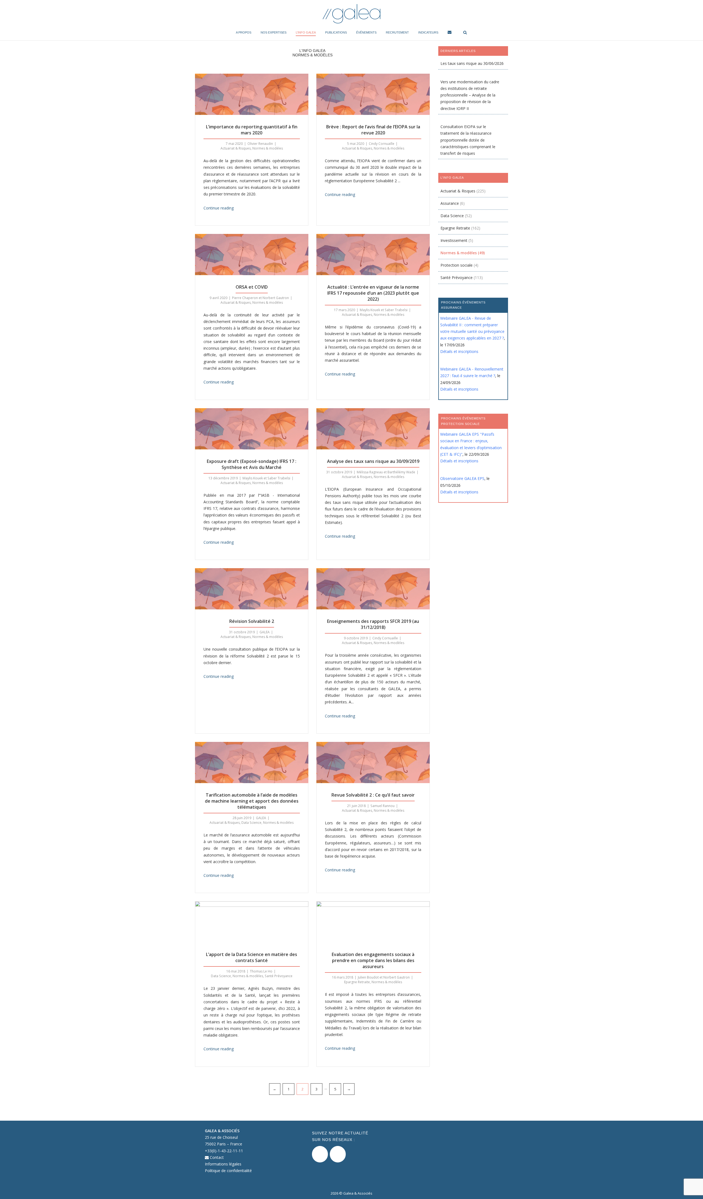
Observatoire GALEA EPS (462, 478)
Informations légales (223, 1164)
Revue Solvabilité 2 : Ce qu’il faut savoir (373, 795)
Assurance (449, 203)
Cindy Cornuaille (381, 143)
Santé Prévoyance (278, 976)
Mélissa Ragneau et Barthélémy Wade (386, 472)
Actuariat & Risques (236, 148)
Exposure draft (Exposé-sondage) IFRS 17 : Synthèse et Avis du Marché (251, 464)
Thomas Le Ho (261, 971)
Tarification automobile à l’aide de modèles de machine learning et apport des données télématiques (252, 801)
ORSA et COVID (252, 287)
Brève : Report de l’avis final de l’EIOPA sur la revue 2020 (373, 130)
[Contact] (449, 33)
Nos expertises (273, 32)
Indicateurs (428, 32)
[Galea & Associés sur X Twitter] (320, 1154)
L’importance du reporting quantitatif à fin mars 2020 (251, 130)
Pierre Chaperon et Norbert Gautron (260, 297)
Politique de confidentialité (228, 1170)
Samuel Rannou (382, 805)
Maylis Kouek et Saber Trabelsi (384, 310)
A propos (243, 32)
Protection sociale (456, 265)
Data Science (251, 822)
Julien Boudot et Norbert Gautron (384, 977)
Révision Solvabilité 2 (251, 621)
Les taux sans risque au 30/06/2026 (472, 63)
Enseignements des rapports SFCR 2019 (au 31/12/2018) (373, 624)
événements (366, 32)
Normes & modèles (267, 148)
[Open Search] (465, 32)
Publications (336, 32)
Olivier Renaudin (260, 143)
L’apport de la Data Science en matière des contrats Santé (251, 957)
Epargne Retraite (357, 982)
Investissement (453, 240)
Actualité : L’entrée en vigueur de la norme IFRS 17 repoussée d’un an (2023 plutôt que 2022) (373, 293)
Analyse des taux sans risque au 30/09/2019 (373, 461)
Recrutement (397, 32)
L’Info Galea (306, 32)
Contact (216, 1157)
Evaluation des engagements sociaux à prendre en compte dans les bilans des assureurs (373, 960)
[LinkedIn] (338, 1154)
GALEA (265, 632)
